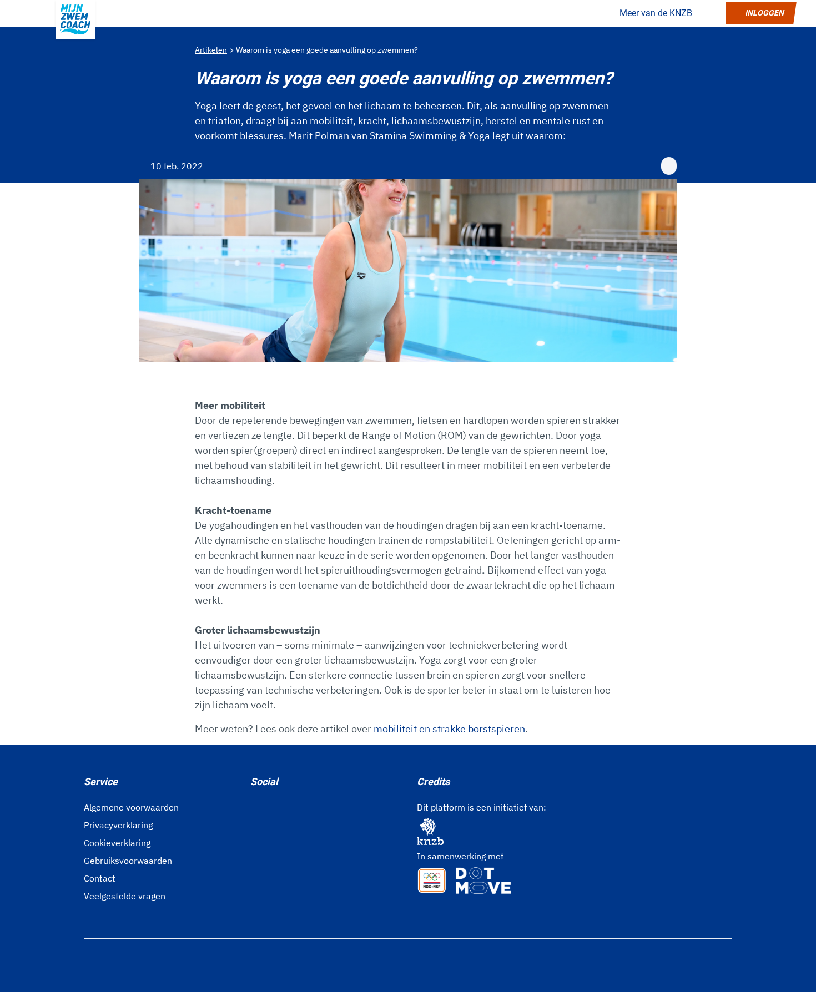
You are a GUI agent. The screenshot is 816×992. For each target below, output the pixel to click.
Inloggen (764, 12)
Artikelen (211, 50)
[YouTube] (308, 806)
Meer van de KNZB (655, 13)
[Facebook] (254, 806)
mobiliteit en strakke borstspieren (449, 728)
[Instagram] (272, 806)
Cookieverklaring (117, 842)
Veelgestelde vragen (124, 896)
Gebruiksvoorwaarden (128, 860)
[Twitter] (290, 806)
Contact (99, 878)
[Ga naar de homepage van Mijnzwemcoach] (75, 19)
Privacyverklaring (118, 825)
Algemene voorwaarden (131, 807)
